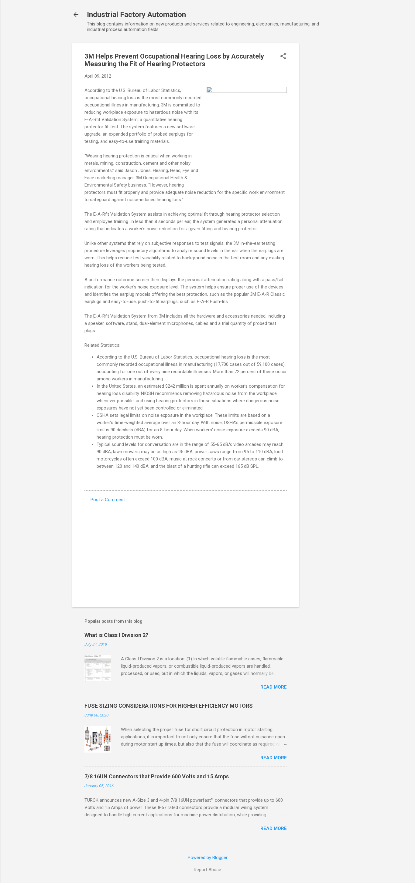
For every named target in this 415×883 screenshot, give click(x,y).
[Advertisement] (323, 134)
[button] (283, 56)
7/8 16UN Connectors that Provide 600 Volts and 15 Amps (156, 776)
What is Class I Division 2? (116, 635)
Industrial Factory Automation (136, 14)
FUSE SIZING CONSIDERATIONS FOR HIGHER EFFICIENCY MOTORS (168, 706)
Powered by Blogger (208, 857)
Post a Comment (108, 499)
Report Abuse (207, 869)
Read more (273, 687)
